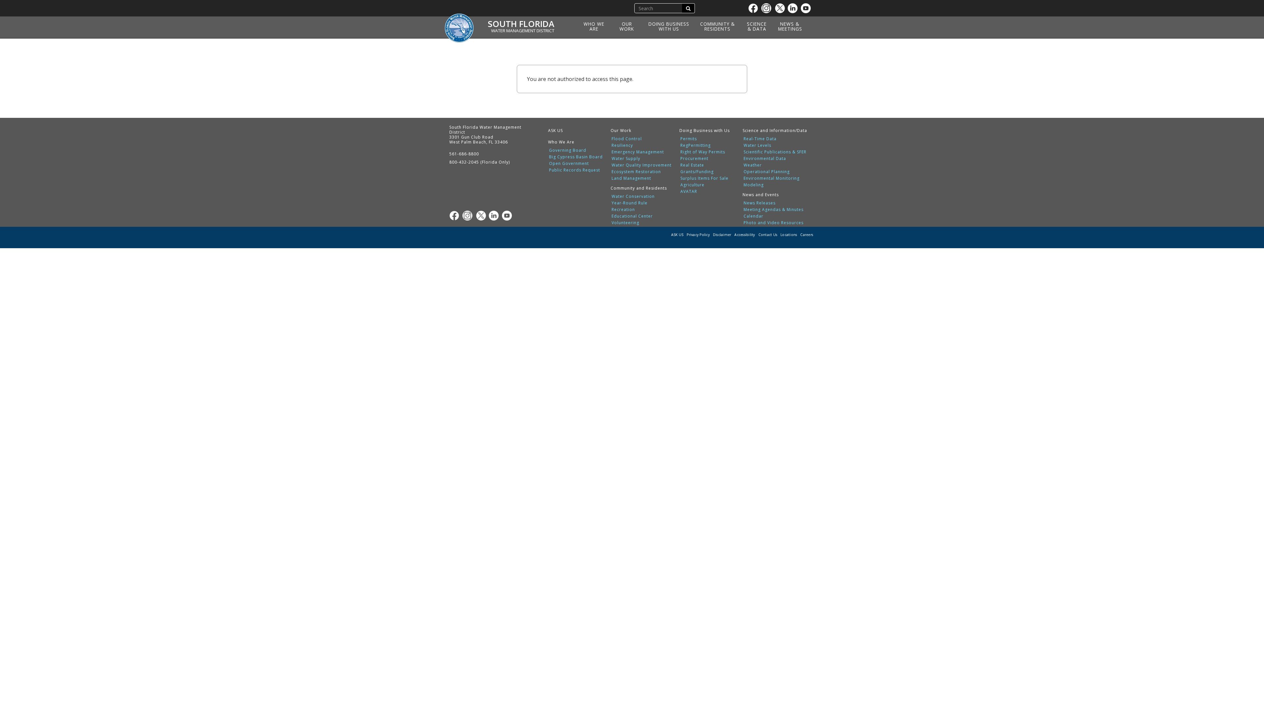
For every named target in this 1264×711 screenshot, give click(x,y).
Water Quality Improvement (642, 165)
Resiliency (622, 145)
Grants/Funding (697, 171)
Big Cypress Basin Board (576, 157)
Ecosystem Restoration (636, 171)
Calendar (753, 216)
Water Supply (626, 158)
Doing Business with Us (668, 26)
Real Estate (692, 165)
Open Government (569, 163)
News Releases (760, 203)
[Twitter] (781, 8)
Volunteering (625, 222)
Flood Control (627, 139)
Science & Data (757, 26)
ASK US (555, 130)
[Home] (461, 24)
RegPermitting (695, 145)
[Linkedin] (794, 8)
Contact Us (767, 234)
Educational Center (632, 216)
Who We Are (594, 26)
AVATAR (688, 191)
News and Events (761, 195)
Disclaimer (722, 234)
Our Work (626, 26)
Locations (788, 234)
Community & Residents (717, 26)
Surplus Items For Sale (704, 178)
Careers (806, 234)
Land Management (631, 178)
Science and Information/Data (775, 130)
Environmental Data (765, 158)
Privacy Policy (698, 234)
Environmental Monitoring (772, 178)
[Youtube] (807, 8)
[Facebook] (754, 8)
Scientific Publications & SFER (775, 152)
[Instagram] (768, 8)
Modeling (754, 185)
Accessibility (744, 234)
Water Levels (757, 145)
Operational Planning (767, 171)
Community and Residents (639, 188)
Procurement (694, 158)
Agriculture (692, 185)
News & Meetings (790, 26)
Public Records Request (574, 170)
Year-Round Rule (629, 203)
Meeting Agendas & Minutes (773, 209)
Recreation (623, 209)
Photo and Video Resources (773, 222)
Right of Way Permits (702, 152)
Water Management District (522, 31)
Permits (688, 139)
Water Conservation (633, 196)
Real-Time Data (760, 139)
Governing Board (567, 150)
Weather (753, 165)
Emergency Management (638, 152)
